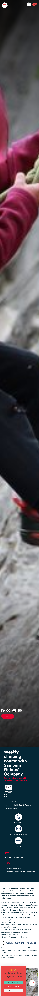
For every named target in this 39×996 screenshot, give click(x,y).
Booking (7, 716)
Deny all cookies (13, 986)
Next (32, 983)
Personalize (13, 991)
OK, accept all (13, 982)
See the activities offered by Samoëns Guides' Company (15, 779)
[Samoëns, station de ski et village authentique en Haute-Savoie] (34, 4)
